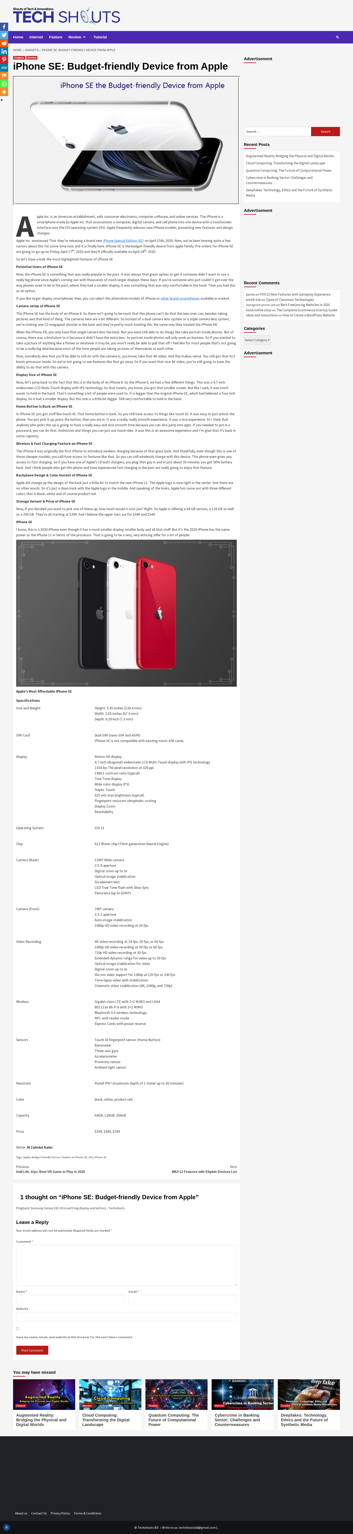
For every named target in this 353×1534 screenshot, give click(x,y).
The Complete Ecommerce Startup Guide (306, 310)
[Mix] (4, 76)
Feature (55, 37)
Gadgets (19, 57)
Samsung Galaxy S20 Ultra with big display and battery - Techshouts (77, 1208)
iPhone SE (100, 1157)
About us (21, 1513)
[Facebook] (4, 27)
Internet (36, 37)
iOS (91, 1157)
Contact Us (39, 1513)
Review (74, 37)
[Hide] (1, 100)
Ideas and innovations (262, 315)
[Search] (337, 37)
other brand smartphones (180, 298)
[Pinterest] (4, 59)
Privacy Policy (60, 1513)
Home (18, 37)
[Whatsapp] (4, 84)
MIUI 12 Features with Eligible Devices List (204, 1169)
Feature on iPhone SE (74, 1157)
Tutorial (100, 37)
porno (250, 294)
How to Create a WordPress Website (309, 315)
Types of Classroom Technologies (290, 299)
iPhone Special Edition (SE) (123, 240)
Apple (26, 1157)
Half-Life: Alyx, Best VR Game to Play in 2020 (50, 1169)
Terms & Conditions (87, 1513)
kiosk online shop (258, 310)
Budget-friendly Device (46, 1157)
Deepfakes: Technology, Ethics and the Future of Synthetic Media (289, 193)
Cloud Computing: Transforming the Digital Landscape (285, 163)
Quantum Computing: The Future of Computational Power (289, 170)
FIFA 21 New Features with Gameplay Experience (295, 294)
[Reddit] (4, 43)
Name (21, 1291)
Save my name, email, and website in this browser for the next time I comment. (74, 1337)
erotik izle (253, 299)
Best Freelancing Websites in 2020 (305, 305)
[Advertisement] (292, 94)
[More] (4, 92)
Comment (24, 1241)
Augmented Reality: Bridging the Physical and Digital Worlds (290, 156)
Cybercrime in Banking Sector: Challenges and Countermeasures (279, 180)
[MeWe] (4, 67)
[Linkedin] (4, 51)
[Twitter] (4, 35)
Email (133, 1291)
